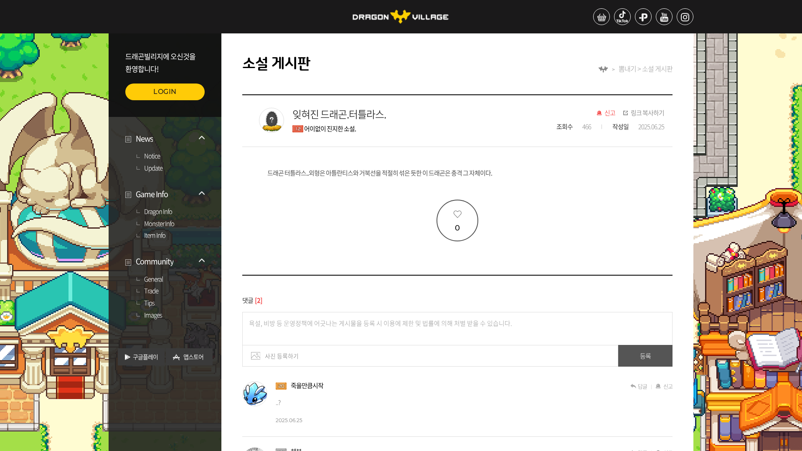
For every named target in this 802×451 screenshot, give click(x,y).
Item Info (154, 235)
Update (153, 168)
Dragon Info (158, 212)
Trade (151, 291)
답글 (642, 386)
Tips (149, 303)
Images (153, 315)
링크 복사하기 (647, 113)
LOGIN (165, 92)
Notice (152, 156)
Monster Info (159, 224)
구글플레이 (145, 356)
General (153, 279)
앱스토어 (193, 356)
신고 (609, 113)
